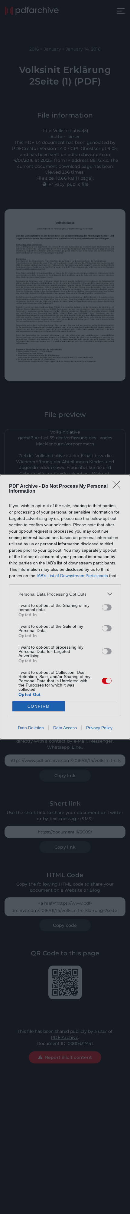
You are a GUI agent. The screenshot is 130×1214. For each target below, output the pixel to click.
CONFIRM (39, 706)
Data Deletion (31, 727)
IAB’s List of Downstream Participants (72, 575)
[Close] (118, 486)
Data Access (65, 727)
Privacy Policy (99, 727)
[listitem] (65, 594)
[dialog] (65, 607)
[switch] (107, 607)
